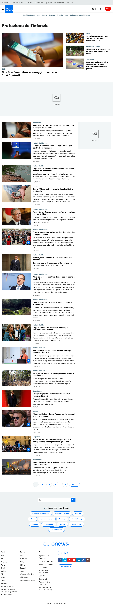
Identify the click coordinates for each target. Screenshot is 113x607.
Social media (76, 524)
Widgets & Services (27, 574)
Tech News (90, 59)
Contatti (42, 576)
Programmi (5, 583)
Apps (22, 571)
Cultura (4, 577)
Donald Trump (77, 519)
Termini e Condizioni (46, 564)
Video (3, 580)
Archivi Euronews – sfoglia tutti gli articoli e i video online (9, 591)
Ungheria (36, 437)
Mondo (35, 411)
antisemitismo (56, 530)
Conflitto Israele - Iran (31, 15)
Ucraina (87, 15)
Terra (3, 565)
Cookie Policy (44, 567)
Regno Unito (48, 524)
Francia (60, 15)
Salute (3, 571)
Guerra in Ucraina (48, 15)
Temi (3, 552)
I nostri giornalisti (7, 586)
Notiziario (23, 559)
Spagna (35, 524)
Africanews (24, 577)
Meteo (22, 562)
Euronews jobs (44, 579)
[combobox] (79, 2)
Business (4, 562)
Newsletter (65, 567)
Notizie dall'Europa (93, 46)
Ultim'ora (23, 565)
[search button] (68, 2)
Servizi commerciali (46, 561)
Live (107, 9)
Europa (3, 556)
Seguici (22, 568)
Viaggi (3, 574)
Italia (66, 15)
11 (65, 484)
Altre (40, 552)
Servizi (22, 552)
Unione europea (76, 15)
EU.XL (4, 69)
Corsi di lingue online (27, 580)
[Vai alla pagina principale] (9, 9)
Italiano (6, 2)
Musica (62, 524)
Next (73, 484)
